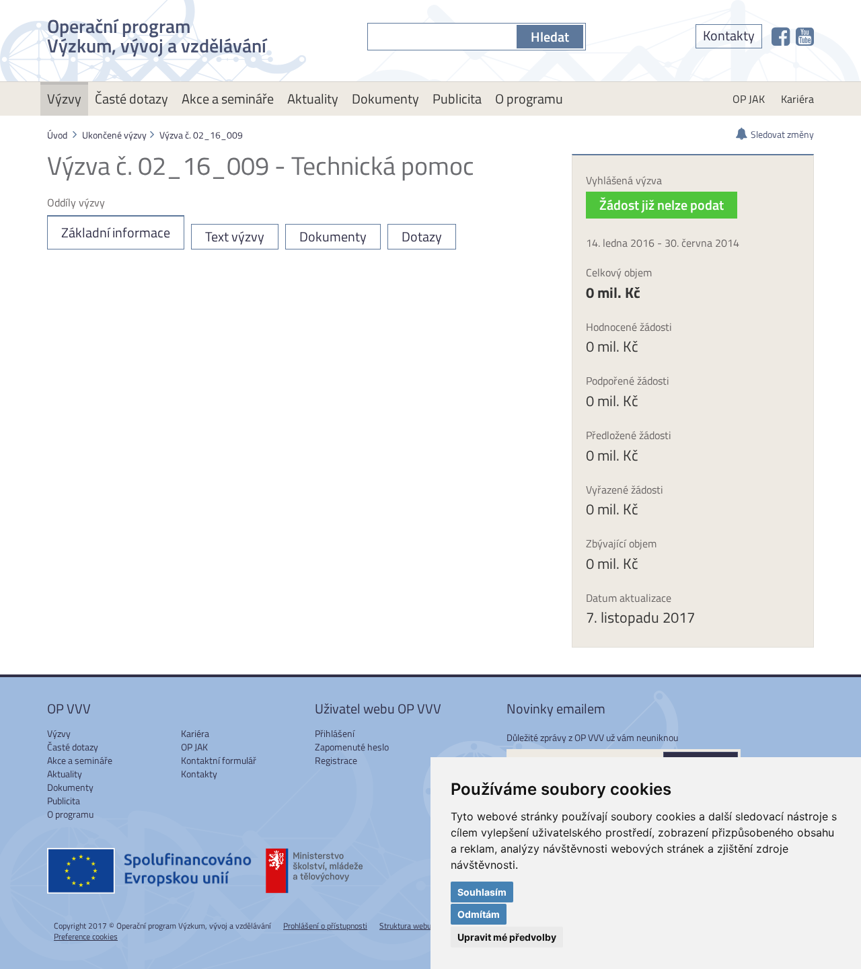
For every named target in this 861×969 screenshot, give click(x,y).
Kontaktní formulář (218, 760)
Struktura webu (405, 925)
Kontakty (729, 35)
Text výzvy (234, 236)
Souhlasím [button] (482, 892)
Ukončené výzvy (114, 135)
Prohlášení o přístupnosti (325, 925)
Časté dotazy (131, 98)
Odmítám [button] (478, 914)
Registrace (336, 760)
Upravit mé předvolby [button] (506, 937)
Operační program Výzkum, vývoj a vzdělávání (156, 33)
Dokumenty (385, 98)
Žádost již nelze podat (661, 204)
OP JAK (749, 99)
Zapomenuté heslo (352, 747)
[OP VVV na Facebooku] (781, 36)
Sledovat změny (782, 134)
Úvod (57, 135)
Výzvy (64, 98)
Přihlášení (334, 733)
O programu (529, 98)
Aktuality (312, 98)
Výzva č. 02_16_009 (201, 135)
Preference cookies (86, 936)
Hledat (550, 36)
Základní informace (115, 232)
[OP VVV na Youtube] (805, 36)
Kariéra (797, 99)
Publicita (457, 98)
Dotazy (422, 236)
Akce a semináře (228, 98)
